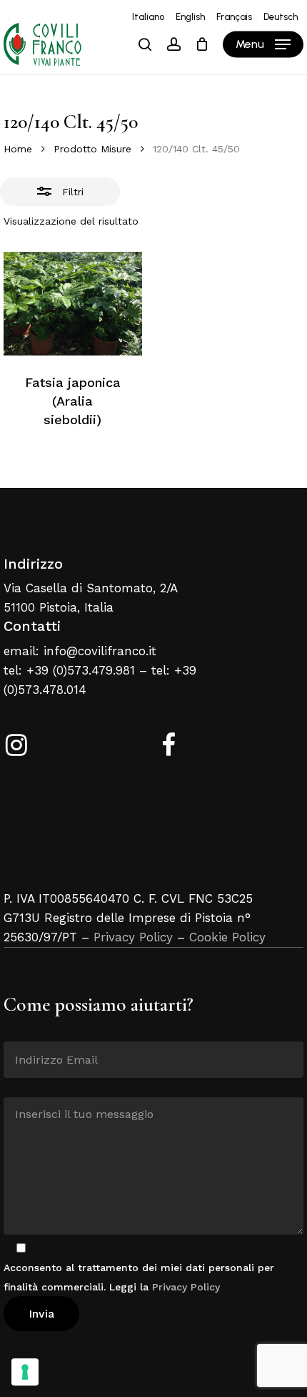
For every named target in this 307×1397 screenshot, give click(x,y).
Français (234, 16)
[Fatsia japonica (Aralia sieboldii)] (73, 304)
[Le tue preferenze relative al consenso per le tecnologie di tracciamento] (25, 1372)
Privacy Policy (133, 937)
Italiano (148, 16)
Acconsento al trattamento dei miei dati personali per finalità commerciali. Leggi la (139, 1277)
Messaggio (30, 1086)
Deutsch (280, 16)
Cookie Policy (227, 937)
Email (17, 1030)
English (190, 16)
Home (18, 149)
